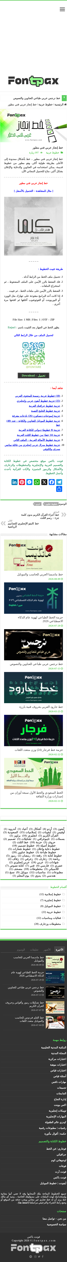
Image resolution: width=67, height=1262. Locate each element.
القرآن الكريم (48, 835)
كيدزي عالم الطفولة (55, 1122)
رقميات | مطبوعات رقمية (52, 1128)
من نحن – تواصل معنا (54, 1218)
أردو (47, 828)
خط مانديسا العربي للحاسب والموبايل (40, 574)
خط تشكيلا (54, 98)
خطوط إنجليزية (52, 900)
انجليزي (29, 835)
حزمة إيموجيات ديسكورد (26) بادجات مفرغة (36, 416)
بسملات (58, 838)
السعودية (10, 832)
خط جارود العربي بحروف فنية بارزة (41, 707)
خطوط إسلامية (53, 894)
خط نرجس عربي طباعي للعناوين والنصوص (36, 664)
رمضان (24, 855)
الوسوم (21, 949)
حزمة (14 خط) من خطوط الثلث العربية (38, 435)
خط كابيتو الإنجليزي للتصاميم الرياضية (23, 524)
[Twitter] (39, 1256)
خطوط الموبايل (52, 906)
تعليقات (34, 949)
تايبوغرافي (41, 838)
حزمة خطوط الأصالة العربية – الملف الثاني (36, 440)
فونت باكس (59, 1177)
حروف (49, 842)
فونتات (62, 1166)
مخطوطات (33, 868)
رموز (11, 855)
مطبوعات (55, 872)
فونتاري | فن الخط (56, 1148)
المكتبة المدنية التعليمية (53, 1047)
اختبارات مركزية (57, 1059)
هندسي (48, 875)
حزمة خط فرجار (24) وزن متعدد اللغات (39, 750)
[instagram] (35, 1256)
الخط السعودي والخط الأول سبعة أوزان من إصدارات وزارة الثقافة (36, 794)
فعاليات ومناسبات (51, 918)
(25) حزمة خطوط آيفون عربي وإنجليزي (38, 401)
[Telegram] (30, 1256)
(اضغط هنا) (23, 1202)
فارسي (42, 865)
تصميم (9, 838)
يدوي (36, 875)
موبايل (22, 872)
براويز (15, 835)
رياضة (54, 858)
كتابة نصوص (14, 865)
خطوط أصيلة (46, 845)
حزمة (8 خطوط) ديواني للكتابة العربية (39, 430)
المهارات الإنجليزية (56, 1116)
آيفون (58, 828)
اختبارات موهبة (58, 1064)
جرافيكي (61, 1154)
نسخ (10, 872)
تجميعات (61, 1087)
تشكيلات (24, 838)
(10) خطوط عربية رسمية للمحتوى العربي (37, 396)
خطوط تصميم (23, 845)
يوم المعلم (21, 875)
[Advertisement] (33, 39)
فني (29, 865)
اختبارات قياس (58, 1070)
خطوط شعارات (19, 848)
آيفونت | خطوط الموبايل (53, 1183)
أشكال (35, 828)
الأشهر (47, 949)
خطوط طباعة (46, 852)
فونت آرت (60, 1171)
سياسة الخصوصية (56, 1224)
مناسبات (38, 872)
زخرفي (26, 858)
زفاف (13, 858)
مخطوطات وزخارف (50, 924)
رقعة (37, 855)
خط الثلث (20, 842)
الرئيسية (59, 104)
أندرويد (10, 828)
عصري (56, 865)
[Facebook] (43, 1256)
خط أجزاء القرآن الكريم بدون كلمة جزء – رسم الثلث (40, 515)
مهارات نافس (59, 1082)
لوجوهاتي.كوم (58, 1160)
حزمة (36, 842)
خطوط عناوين (51, 504)
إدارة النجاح (60, 1099)
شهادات (52, 862)
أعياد (23, 828)
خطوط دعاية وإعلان (46, 848)
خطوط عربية (46, 104)
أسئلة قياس (59, 1076)
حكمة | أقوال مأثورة (55, 1133)
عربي (38, 504)
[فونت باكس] (33, 80)
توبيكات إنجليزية (57, 1110)
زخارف (41, 858)
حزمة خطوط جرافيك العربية (44, 406)
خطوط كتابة (52, 855)
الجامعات (61, 1093)
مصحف (15, 868)
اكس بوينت (60, 1105)
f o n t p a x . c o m (44, 1240)
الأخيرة (59, 949)
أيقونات (44, 832)
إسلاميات (28, 832)
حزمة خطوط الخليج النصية (45, 411)
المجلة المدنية (58, 1053)
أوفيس (59, 832)
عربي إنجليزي (19, 862)
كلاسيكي (51, 868)
